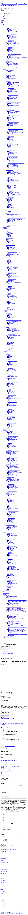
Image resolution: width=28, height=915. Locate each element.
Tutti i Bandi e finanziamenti (11, 596)
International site (4, 895)
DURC (2, 889)
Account (2, 640)
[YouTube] (4, 907)
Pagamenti (2, 860)
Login (4, 18)
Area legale (2, 913)
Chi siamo (2, 875)
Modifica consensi (15, 913)
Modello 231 (3, 891)
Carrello (2, 21)
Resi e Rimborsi (3, 858)
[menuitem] (6, 592)
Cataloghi (2, 878)
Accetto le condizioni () (8, 849)
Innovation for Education (19, 811)
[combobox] (7, 8)
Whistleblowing (3, 897)
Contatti (2, 893)
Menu (2, 22)
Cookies (9, 913)
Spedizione (2, 855)
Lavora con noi (3, 886)
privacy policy (13, 849)
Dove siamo (3, 880)
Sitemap (20, 913)
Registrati (5, 16)
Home (4, 643)
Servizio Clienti (3, 853)
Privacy (6, 913)
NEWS (2, 757)
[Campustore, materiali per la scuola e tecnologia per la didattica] (14, 5)
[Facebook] (4, 903)
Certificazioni (3, 884)
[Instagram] (4, 905)
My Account (5, 15)
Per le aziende (3, 864)
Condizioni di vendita (4, 862)
